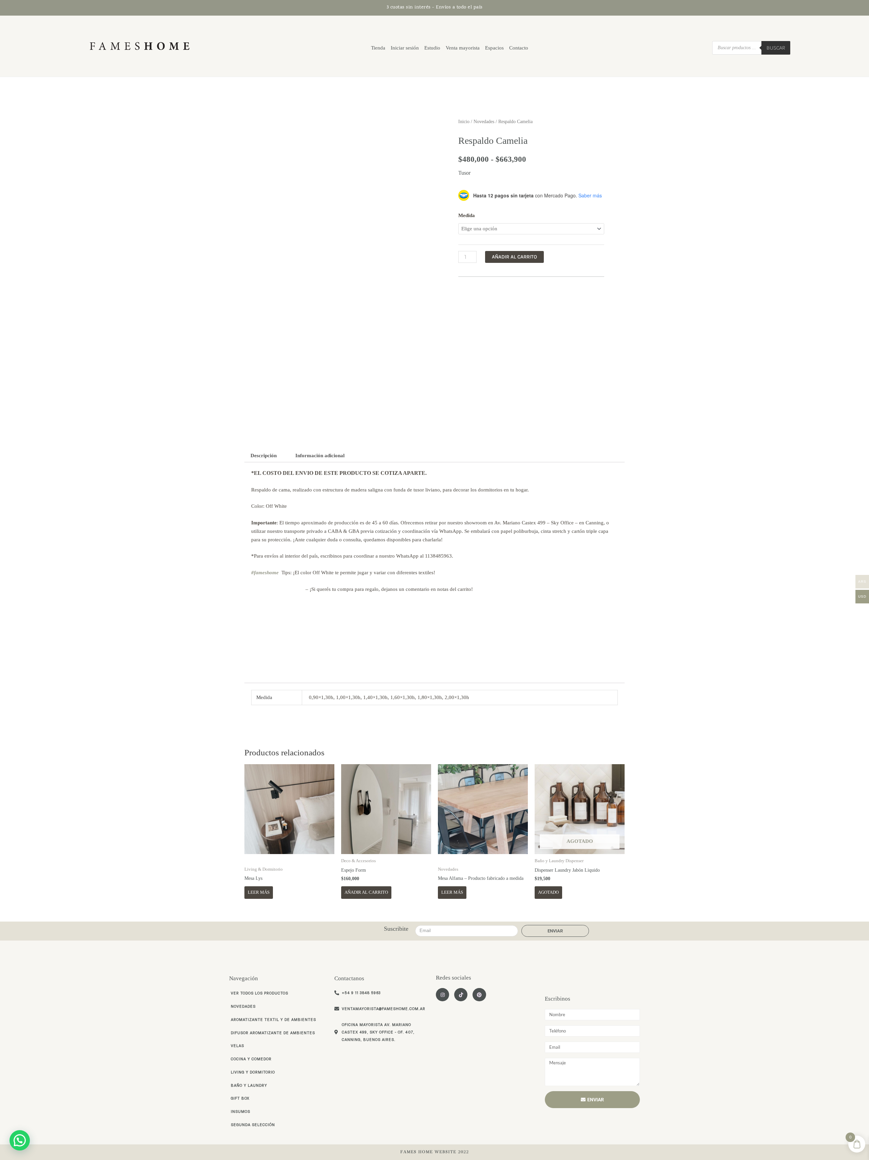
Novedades (484, 121)
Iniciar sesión (405, 48)
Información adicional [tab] (320, 455)
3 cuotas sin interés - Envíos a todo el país (435, 7)
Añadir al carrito (514, 257)
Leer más (259, 892)
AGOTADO (548, 892)
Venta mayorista (463, 48)
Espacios (494, 48)
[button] (20, 1140)
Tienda (378, 48)
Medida (466, 215)
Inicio (463, 121)
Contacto (518, 48)
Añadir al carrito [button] (366, 892)
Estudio (432, 48)
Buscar (775, 47)
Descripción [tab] (264, 455)
